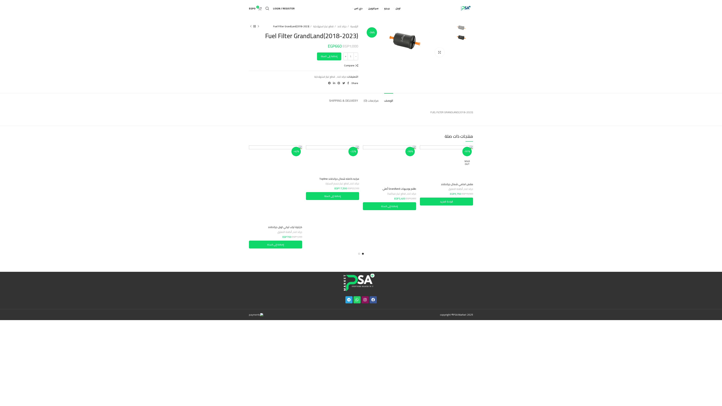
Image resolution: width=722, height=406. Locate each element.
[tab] (388, 99)
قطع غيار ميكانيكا (396, 194)
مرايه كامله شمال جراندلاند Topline (339, 178)
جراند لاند (342, 26)
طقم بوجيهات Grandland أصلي (399, 188)
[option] (461, 28)
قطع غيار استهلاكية (323, 26)
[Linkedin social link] (334, 83)
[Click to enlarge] (439, 52)
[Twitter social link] (343, 83)
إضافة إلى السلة (329, 56)
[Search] (267, 8)
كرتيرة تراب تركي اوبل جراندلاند (285, 227)
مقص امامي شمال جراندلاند (457, 184)
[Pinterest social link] (338, 83)
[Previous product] (258, 26)
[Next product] (251, 26)
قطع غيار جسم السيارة (337, 184)
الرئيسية (354, 26)
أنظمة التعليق (455, 189)
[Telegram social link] (329, 83)
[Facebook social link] (348, 83)
